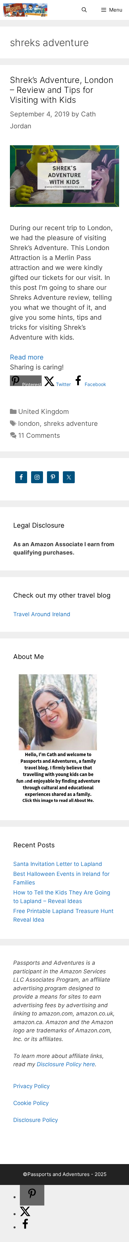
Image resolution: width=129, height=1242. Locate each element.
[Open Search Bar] (84, 10)
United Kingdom (43, 412)
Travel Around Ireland (41, 614)
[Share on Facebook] (25, 1227)
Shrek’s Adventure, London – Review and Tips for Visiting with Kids (61, 90)
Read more (27, 357)
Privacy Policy (31, 1086)
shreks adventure (71, 423)
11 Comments (39, 435)
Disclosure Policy (35, 1120)
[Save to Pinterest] (32, 1195)
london (29, 423)
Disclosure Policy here (66, 1064)
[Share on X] (25, 1214)
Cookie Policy (31, 1103)
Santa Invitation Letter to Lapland (57, 864)
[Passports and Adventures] (25, 10)
